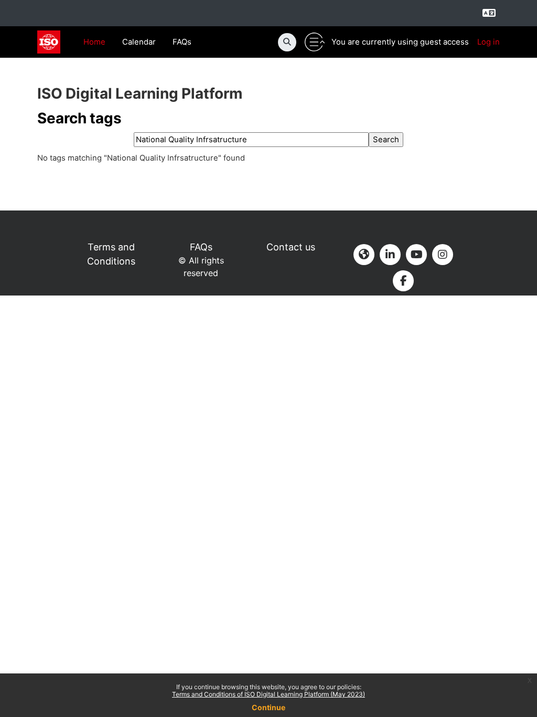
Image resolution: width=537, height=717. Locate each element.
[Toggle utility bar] (315, 42)
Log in (488, 42)
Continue (268, 707)
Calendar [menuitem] (139, 42)
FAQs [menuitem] (182, 42)
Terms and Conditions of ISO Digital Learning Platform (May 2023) (268, 694)
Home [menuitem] (94, 42)
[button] (287, 42)
